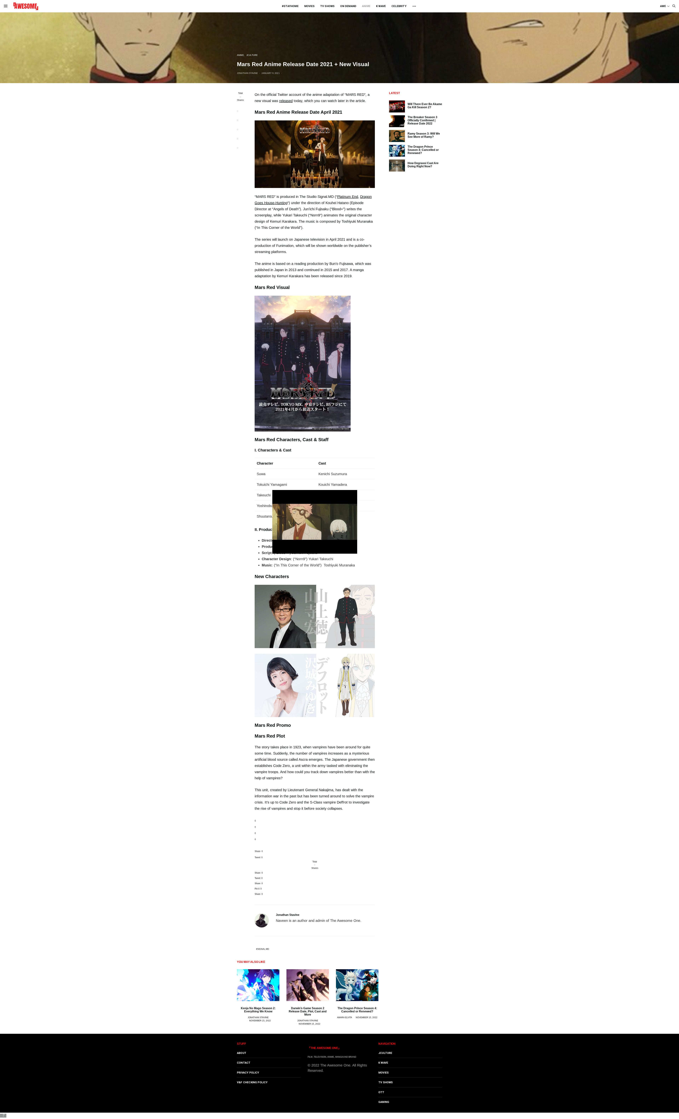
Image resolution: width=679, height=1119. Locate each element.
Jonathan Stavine (247, 73)
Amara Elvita (344, 1017)
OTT (381, 1092)
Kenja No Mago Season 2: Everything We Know (258, 1010)
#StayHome (290, 6)
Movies (309, 6)
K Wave (381, 6)
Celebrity (399, 6)
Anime (366, 6)
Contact (243, 1062)
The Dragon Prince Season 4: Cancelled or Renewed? (357, 1010)
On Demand (348, 6)
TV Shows (327, 6)
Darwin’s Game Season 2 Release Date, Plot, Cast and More (308, 1011)
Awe (663, 6)
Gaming (383, 1102)
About (241, 1053)
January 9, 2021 (270, 73)
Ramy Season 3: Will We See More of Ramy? (424, 135)
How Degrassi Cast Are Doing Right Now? (423, 165)
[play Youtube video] (314, 522)
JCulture (252, 55)
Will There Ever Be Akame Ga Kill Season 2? (425, 106)
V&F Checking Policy (252, 1082)
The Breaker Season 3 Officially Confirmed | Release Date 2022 (422, 120)
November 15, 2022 (260, 1020)
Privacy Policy (248, 1072)
